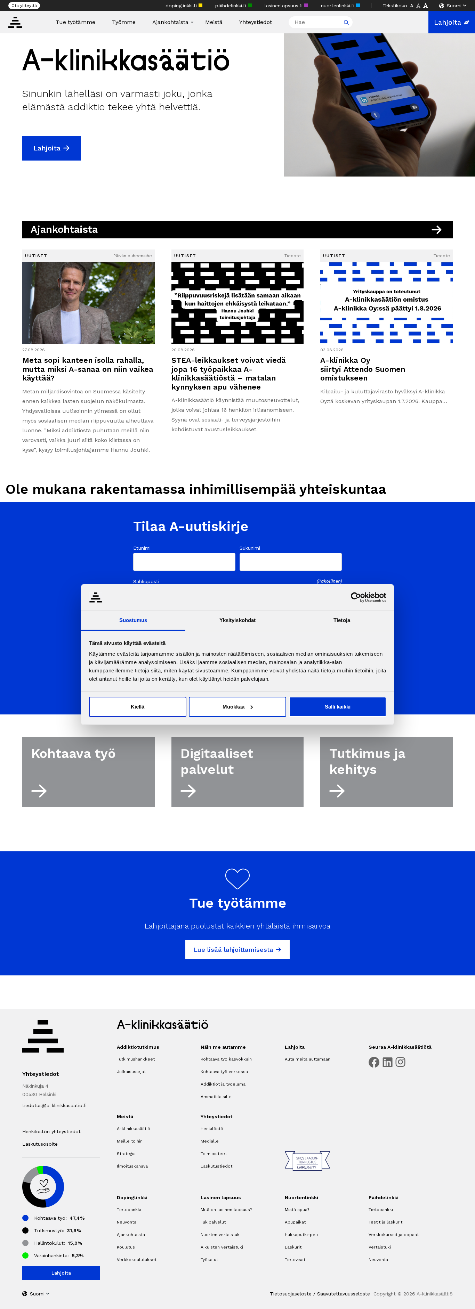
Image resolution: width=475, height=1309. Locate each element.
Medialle (210, 1141)
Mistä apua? (297, 1209)
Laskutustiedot (216, 1166)
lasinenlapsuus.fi (284, 5)
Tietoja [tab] (341, 620)
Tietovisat (295, 1259)
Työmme (124, 22)
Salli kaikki (338, 707)
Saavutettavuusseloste (343, 1293)
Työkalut (209, 1259)
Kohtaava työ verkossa (224, 1071)
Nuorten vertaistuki (221, 1234)
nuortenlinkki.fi (338, 5)
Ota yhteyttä (24, 5)
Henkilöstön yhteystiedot (51, 1131)
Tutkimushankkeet (136, 1059)
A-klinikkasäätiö (133, 1128)
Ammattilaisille (216, 1096)
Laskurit (293, 1247)
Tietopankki (129, 1209)
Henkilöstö (212, 1128)
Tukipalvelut (213, 1222)
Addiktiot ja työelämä (223, 1084)
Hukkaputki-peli (301, 1234)
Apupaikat (295, 1222)
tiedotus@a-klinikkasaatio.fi (54, 1105)
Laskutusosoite (40, 1144)
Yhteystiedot (255, 22)
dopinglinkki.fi (182, 5)
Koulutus (126, 1247)
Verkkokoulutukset (136, 1259)
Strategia (126, 1153)
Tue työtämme (75, 22)
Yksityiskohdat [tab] (237, 620)
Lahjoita (447, 22)
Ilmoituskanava (132, 1166)
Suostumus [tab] (133, 620)
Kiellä (137, 707)
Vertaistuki (380, 1247)
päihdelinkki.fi (231, 5)
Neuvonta (126, 1222)
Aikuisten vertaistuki (222, 1247)
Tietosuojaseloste (291, 1293)
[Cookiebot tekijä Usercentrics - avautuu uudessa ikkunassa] (355, 597)
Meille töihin (130, 1141)
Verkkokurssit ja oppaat (394, 1234)
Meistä (214, 22)
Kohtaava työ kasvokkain (226, 1059)
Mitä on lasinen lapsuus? (226, 1209)
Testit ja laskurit (385, 1222)
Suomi (454, 5)
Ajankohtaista (170, 22)
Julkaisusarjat (131, 1071)
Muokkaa (233, 707)
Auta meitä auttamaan (307, 1059)
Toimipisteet (214, 1153)
